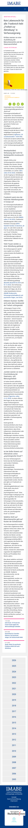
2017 (14, 711)
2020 (14, 694)
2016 (14, 717)
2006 (14, 773)
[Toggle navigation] (25, 9)
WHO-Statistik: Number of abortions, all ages (14, 226)
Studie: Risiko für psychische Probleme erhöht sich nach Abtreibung (13, 646)
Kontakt (14, 797)
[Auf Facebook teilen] (10, 104)
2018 (14, 705)
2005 (14, 779)
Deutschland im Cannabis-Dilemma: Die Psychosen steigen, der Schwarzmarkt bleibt (14, 635)
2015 (14, 722)
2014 (14, 728)
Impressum (14, 801)
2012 (14, 739)
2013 (14, 734)
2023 (14, 677)
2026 (14, 660)
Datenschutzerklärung (14, 799)
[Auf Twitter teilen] (14, 104)
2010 (14, 751)
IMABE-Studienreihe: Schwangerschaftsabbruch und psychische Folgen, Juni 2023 (13, 295)
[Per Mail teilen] (18, 104)
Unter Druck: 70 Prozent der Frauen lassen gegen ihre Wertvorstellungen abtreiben (12, 624)
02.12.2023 (7, 285)
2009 (14, 757)
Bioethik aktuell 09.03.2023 (12, 282)
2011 (14, 745)
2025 (14, 666)
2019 (14, 700)
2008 (14, 762)
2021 (14, 688)
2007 (14, 768)
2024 (14, 671)
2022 (14, 683)
